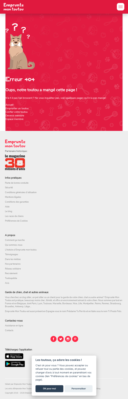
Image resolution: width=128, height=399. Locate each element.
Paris (34, 303)
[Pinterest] (75, 339)
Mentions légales (13, 197)
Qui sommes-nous (13, 244)
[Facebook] (53, 339)
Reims (98, 303)
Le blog (8, 211)
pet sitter (39, 297)
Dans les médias (13, 259)
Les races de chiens (14, 216)
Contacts (9, 330)
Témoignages (11, 254)
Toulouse (47, 303)
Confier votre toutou (17, 112)
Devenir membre (15, 115)
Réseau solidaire (13, 268)
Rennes (105, 303)
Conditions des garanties (17, 201)
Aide (7, 206)
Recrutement (11, 273)
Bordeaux (67, 303)
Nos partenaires (12, 263)
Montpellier (88, 303)
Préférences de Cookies (16, 220)
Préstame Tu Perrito (76, 311)
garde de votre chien (73, 297)
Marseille (57, 303)
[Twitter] (61, 339)
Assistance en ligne (14, 325)
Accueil (9, 104)
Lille (80, 303)
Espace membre (15, 119)
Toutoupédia (11, 278)
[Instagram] (68, 339)
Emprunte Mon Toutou (23, 384)
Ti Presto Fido (114, 311)
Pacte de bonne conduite (16, 182)
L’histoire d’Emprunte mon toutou (20, 249)
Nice (75, 303)
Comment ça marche (15, 240)
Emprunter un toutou (17, 108)
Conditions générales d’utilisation (20, 192)
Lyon (40, 303)
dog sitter (26, 297)
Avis (7, 283)
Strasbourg (115, 303)
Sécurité (9, 187)
